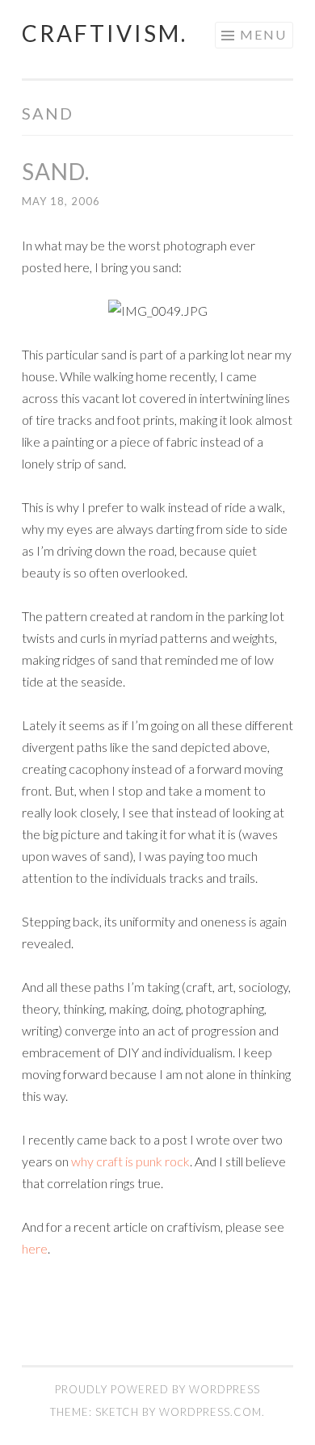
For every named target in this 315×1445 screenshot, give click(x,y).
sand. (56, 171)
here (35, 1248)
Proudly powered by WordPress (157, 1389)
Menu (263, 34)
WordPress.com (210, 1411)
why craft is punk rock (130, 1161)
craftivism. (104, 33)
